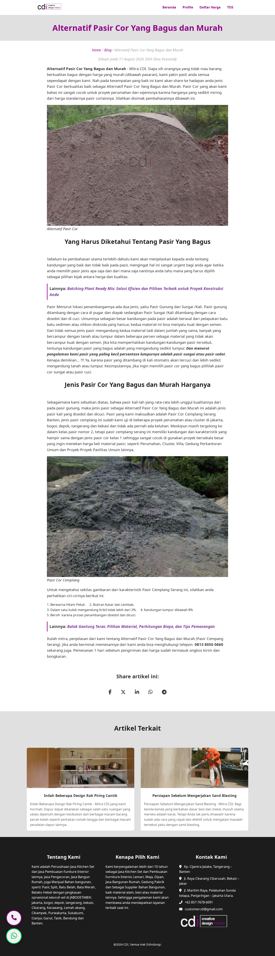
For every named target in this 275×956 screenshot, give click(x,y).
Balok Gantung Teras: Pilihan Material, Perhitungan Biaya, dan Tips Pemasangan (141, 626)
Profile (188, 7)
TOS (230, 7)
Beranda (169, 7)
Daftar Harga (210, 7)
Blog (108, 50)
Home (96, 50)
